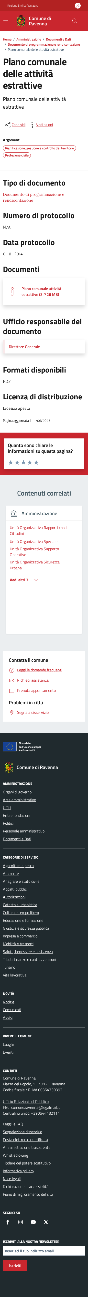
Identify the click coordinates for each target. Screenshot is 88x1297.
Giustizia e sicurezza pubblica (26, 928)
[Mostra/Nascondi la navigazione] (6, 20)
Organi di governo (17, 792)
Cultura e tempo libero (21, 912)
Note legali (12, 1179)
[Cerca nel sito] (75, 21)
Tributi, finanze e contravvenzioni (29, 959)
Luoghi (8, 1044)
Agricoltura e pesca (18, 866)
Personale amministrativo (23, 831)
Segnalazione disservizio (22, 1132)
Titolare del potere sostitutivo (27, 1163)
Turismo (9, 967)
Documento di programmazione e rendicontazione (33, 197)
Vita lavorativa (14, 975)
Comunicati (12, 1010)
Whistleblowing (15, 1155)
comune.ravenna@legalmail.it (35, 1107)
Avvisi (7, 1017)
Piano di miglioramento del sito (28, 1194)
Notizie (8, 1002)
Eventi (8, 1052)
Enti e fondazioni (16, 815)
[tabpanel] (44, 573)
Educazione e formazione (23, 920)
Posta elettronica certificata (25, 1139)
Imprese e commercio (20, 936)
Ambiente (11, 873)
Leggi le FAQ (13, 1124)
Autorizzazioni (14, 897)
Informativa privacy (18, 1171)
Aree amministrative (19, 800)
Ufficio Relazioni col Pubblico (26, 1101)
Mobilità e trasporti (18, 944)
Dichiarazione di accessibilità (25, 1186)
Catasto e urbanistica (20, 905)
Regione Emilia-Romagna (22, 5)
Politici (8, 823)
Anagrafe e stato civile (21, 881)
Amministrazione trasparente (26, 1147)
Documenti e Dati (17, 839)
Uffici (7, 807)
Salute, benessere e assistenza (28, 952)
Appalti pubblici (15, 889)
